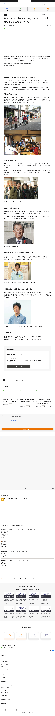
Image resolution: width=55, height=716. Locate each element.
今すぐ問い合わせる (17, 366)
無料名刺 (47, 0)
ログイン (48, 4)
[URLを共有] (50, 25)
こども (11, 579)
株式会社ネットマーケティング (14, 355)
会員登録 (3, 677)
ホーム (2, 579)
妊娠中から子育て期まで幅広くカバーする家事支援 (10, 400)
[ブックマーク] (47, 25)
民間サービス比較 (37, 0)
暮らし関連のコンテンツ (6, 664)
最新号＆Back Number (16, 420)
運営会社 (2, 710)
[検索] (41, 4)
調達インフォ (4, 692)
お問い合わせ (20, 710)
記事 (7, 579)
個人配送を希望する (26, 429)
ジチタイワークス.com (11, 0)
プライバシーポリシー (11, 710)
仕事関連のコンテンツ (5, 661)
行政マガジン (4, 672)
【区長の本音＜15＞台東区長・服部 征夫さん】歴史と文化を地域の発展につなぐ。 (43, 401)
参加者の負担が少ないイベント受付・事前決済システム (27, 401)
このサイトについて (5, 659)
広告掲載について (5, 703)
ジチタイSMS (4, 695)
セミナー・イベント (5, 669)
